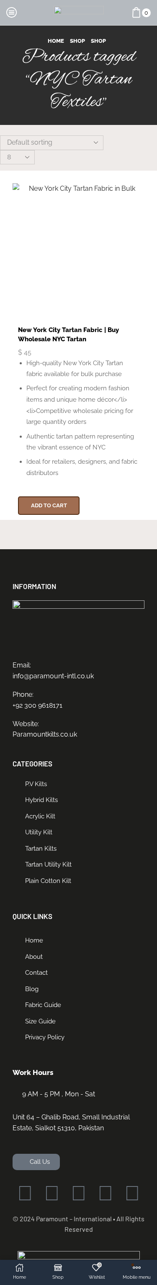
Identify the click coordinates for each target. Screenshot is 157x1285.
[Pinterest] (132, 1193)
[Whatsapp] (25, 1193)
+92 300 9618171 (37, 705)
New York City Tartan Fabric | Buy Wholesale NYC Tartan (68, 334)
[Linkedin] (51, 1193)
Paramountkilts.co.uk (45, 734)
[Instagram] (78, 1193)
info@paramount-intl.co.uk (53, 676)
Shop (77, 41)
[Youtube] (105, 1193)
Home (56, 41)
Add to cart (49, 505)
